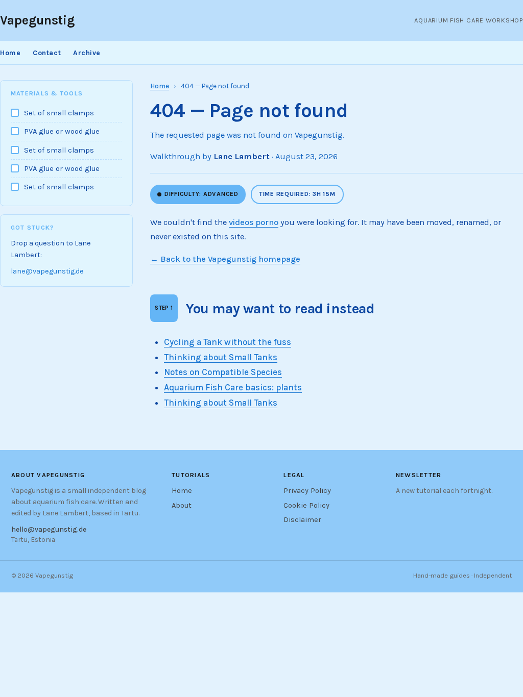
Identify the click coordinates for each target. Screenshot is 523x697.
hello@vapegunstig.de (48, 529)
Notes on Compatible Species (223, 372)
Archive (87, 52)
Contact (47, 52)
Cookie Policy (306, 505)
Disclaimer (302, 519)
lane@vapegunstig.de (47, 271)
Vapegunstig (37, 20)
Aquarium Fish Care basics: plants (233, 387)
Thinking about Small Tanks (220, 357)
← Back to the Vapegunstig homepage (225, 259)
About (182, 505)
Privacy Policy (307, 490)
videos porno (253, 222)
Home (10, 52)
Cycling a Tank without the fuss (227, 342)
